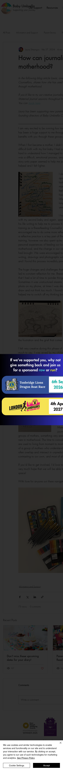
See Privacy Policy (26, 757)
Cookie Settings (16, 765)
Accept (46, 765)
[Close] (58, 744)
